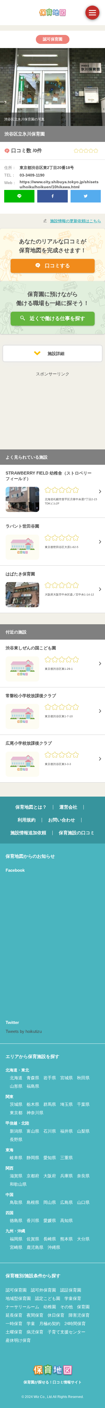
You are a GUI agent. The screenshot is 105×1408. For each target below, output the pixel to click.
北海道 (16, 1077)
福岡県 (16, 1239)
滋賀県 (16, 1175)
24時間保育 (75, 1323)
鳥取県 (16, 1202)
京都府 (33, 1175)
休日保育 (56, 1315)
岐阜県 (16, 1157)
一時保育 (14, 1323)
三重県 (66, 1157)
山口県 (83, 1202)
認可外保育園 (43, 1290)
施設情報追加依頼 (28, 832)
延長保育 (14, 1315)
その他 (66, 1306)
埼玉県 (66, 1104)
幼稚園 (49, 1306)
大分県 (83, 1239)
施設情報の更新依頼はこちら (75, 221)
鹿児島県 (35, 1247)
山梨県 (83, 1131)
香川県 (33, 1220)
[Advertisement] (53, 412)
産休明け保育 (18, 1340)
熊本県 (66, 1239)
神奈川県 (35, 1112)
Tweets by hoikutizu (24, 1031)
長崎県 (49, 1239)
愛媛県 (49, 1220)
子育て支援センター (66, 1332)
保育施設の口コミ (77, 832)
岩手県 (49, 1077)
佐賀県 (33, 1239)
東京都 (16, 1112)
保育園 (83, 1306)
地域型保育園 (18, 1298)
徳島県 (16, 1220)
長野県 (16, 1139)
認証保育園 (70, 1290)
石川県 (49, 1131)
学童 (31, 1323)
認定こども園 (47, 1298)
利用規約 (27, 820)
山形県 (16, 1086)
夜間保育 (35, 1315)
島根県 (33, 1202)
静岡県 (33, 1157)
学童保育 (72, 1298)
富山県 (33, 1131)
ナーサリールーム (22, 1306)
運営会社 (68, 807)
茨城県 (16, 1104)
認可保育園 (16, 1290)
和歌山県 (18, 1184)
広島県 (66, 1202)
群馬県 (49, 1104)
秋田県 (83, 1077)
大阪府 (49, 1175)
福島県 (33, 1086)
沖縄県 (54, 1247)
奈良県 (83, 1175)
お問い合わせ (61, 820)
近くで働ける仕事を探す (56, 318)
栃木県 (33, 1104)
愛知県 (49, 1157)
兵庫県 (66, 1175)
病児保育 (35, 1332)
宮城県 (66, 1077)
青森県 (33, 1077)
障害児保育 (79, 1315)
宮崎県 (16, 1247)
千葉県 (83, 1104)
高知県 (66, 1220)
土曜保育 (14, 1332)
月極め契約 (49, 1323)
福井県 (66, 1131)
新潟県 (16, 1131)
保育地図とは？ (31, 807)
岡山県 (49, 1202)
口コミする (56, 265)
